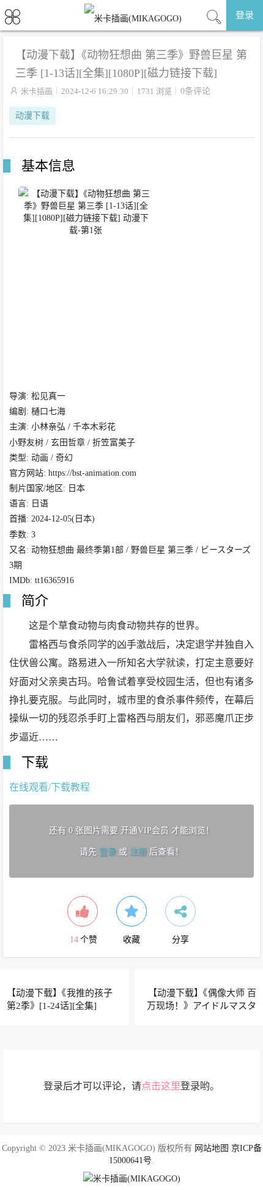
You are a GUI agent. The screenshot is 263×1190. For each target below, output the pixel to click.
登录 (244, 15)
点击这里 (160, 1086)
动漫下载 (32, 115)
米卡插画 (37, 91)
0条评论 (195, 91)
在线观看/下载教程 (49, 787)
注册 (138, 851)
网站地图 (211, 1148)
